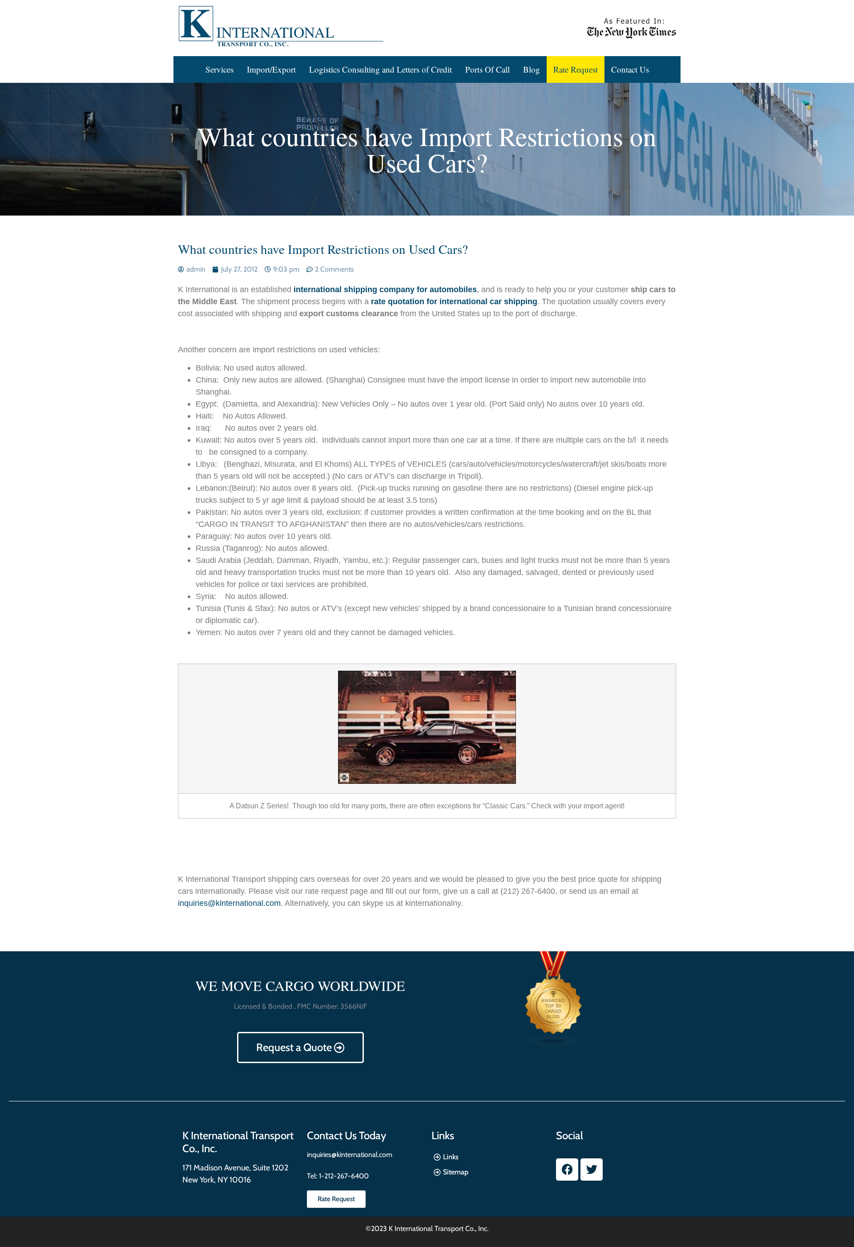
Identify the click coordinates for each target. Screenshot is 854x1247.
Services (219, 69)
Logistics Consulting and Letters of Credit (380, 69)
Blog (531, 69)
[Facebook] (567, 1169)
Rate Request (575, 69)
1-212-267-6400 (343, 1176)
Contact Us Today (346, 1135)
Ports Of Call (487, 69)
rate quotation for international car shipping (454, 301)
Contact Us (630, 69)
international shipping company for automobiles (385, 289)
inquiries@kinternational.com (229, 903)
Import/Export (271, 69)
